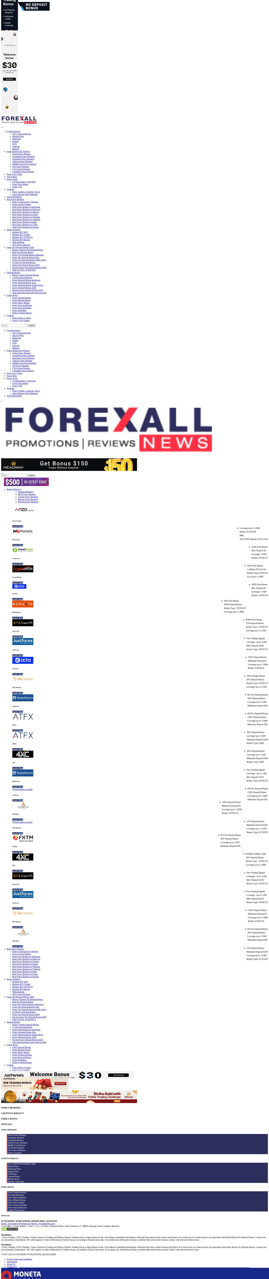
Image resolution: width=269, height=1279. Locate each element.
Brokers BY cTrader (21, 235)
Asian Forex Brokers (21, 154)
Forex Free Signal (20, 184)
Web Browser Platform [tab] (28, 502)
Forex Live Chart (14, 174)
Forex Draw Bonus (20, 303)
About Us (11, 1264)
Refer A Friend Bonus (22, 313)
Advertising (12, 1262)
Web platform (18, 242)
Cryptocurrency (14, 131)
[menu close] (2, 127)
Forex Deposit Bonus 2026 (24, 288)
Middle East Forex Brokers (24, 164)
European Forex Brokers (23, 159)
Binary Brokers (13, 230)
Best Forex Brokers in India (24, 222)
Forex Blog (12, 177)
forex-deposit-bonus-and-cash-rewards (29, 293)
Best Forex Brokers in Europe (25, 227)
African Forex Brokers (22, 161)
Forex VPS (17, 187)
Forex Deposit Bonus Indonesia (26, 280)
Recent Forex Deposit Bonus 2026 (27, 290)
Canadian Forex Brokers (23, 172)
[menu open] (2, 473)
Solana (15, 141)
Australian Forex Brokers (23, 156)
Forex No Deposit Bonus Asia (25, 257)
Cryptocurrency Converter (24, 182)
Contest (10, 315)
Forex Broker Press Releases (25, 194)
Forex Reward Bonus (21, 308)
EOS (14, 144)
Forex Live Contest (20, 320)
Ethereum (16, 139)
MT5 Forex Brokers (21, 245)
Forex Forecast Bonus (22, 305)
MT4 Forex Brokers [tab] (27, 494)
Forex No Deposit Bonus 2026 (20, 247)
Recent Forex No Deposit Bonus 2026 (29, 267)
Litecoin (16, 146)
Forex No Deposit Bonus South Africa (29, 260)
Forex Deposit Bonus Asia (24, 282)
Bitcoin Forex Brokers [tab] (28, 499)
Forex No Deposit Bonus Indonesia (28, 255)
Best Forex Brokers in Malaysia (26, 209)
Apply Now (17, 526)
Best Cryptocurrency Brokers (25, 202)
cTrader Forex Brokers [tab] (28, 497)
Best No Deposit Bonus (22, 252)
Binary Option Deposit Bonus (25, 275)
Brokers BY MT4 (20, 232)
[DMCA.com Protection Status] (9, 1230)
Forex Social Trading (21, 204)
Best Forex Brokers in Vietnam (26, 217)
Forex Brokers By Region (18, 151)
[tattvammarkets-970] (69, 1102)
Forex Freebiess (19, 310)
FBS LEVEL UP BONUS (24, 270)
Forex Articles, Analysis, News (26, 192)
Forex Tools (12, 179)
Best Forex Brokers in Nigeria (25, 212)
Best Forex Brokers (15, 199)
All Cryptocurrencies (21, 134)
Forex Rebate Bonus (21, 300)
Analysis (10, 189)
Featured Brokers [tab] (25, 492)
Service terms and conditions (19, 1259)
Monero (15, 149)
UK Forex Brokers (20, 166)
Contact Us (12, 1267)
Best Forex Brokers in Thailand (26, 219)
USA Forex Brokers (21, 169)
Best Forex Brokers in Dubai (25, 214)
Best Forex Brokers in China (25, 224)
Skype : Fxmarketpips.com (43, 1223)
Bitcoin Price (18, 136)
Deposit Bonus (13, 272)
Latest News (12, 295)
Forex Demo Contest (21, 318)
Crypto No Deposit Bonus (24, 262)
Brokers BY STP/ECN (22, 237)
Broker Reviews (14, 489)
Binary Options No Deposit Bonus (27, 250)
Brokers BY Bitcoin (21, 240)
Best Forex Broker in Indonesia (26, 207)
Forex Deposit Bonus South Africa (27, 285)
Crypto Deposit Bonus (22, 277)
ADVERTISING (14, 197)
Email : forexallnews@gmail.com (16, 1223)
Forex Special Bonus (21, 298)
